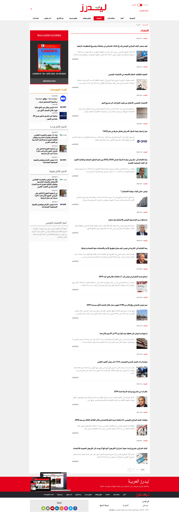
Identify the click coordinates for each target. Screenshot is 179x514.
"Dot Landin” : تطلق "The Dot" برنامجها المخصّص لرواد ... (46, 100)
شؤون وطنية (87, 18)
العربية (134, 5)
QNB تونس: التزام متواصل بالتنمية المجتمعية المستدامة (45, 161)
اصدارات (36, 18)
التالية (142, 469)
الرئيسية (132, 18)
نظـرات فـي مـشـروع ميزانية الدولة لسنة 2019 (130, 391)
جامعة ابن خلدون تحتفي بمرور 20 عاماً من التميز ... (45, 117)
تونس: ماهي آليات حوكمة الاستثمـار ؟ (134, 191)
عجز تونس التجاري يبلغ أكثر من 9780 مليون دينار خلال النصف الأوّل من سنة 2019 (117, 305)
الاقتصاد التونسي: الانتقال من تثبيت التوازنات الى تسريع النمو (124, 103)
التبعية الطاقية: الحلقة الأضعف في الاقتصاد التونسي (127, 74)
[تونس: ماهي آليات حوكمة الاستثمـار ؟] (142, 201)
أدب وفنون (47, 18)
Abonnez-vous (49, 81)
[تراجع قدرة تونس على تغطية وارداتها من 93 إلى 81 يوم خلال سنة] (142, 343)
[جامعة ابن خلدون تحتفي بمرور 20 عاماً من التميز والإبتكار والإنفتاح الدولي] (63, 115)
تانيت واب (111, 510)
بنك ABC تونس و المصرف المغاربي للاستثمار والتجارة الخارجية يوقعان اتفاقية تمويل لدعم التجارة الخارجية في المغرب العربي (44, 138)
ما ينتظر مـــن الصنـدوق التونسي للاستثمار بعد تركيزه (127, 220)
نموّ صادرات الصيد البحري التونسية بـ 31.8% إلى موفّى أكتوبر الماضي (122, 362)
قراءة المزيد (75, 59)
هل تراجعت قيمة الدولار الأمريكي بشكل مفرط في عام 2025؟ (125, 131)
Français (146, 5)
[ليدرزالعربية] (92, 8)
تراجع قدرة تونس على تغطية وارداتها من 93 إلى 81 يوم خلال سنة (123, 333)
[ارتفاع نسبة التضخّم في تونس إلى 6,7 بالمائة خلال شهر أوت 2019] (142, 286)
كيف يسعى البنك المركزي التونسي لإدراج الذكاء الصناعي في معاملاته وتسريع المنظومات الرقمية (112, 46)
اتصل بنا (126, 505)
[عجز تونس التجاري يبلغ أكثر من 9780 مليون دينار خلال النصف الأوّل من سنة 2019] (142, 315)
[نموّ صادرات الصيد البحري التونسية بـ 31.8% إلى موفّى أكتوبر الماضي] (142, 372)
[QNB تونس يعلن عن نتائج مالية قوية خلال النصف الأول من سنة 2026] (63, 107)
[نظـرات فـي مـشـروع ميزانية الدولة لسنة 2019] (142, 401)
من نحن (145, 505)
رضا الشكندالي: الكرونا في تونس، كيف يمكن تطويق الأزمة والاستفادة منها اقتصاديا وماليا (114, 248)
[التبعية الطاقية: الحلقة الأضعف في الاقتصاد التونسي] (142, 84)
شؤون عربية (73, 18)
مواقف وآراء (111, 18)
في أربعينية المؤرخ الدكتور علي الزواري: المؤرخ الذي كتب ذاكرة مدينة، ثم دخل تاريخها (46, 151)
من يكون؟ (60, 494)
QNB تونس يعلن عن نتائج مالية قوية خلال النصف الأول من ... (46, 109)
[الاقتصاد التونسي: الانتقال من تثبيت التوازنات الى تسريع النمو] (142, 113)
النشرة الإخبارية (143, 11)
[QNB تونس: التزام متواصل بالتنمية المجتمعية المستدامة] (63, 160)
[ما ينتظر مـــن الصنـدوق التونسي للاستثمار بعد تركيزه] (142, 230)
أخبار (122, 18)
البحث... (67, 7)
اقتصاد (99, 18)
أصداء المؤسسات (48, 494)
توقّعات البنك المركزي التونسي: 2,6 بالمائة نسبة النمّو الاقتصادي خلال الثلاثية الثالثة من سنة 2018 (111, 420)
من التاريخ (60, 18)
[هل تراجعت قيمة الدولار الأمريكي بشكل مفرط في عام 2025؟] (142, 141)
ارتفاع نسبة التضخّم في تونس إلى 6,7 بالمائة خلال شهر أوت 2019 (123, 277)
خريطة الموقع (104, 505)
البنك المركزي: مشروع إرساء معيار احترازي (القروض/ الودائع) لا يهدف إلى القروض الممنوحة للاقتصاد (110, 448)
